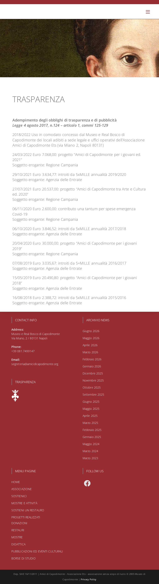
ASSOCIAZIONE (21, 489)
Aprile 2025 (90, 416)
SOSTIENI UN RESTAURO (27, 510)
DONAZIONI (19, 523)
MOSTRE (17, 537)
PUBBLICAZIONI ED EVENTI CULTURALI (37, 551)
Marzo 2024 (90, 451)
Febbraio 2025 (92, 430)
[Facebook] (87, 483)
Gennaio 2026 (92, 366)
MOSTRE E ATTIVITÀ (24, 503)
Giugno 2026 (91, 331)
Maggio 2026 (91, 338)
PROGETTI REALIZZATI (25, 517)
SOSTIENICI (19, 496)
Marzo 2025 (90, 423)
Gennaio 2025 (92, 437)
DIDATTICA (18, 544)
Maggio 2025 (91, 409)
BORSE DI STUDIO (23, 558)
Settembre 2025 (93, 394)
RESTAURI (17, 530)
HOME (15, 482)
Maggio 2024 (91, 444)
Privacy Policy (88, 579)
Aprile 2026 (90, 345)
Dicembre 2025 (93, 373)
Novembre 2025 (93, 380)
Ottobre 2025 (92, 387)
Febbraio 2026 (92, 359)
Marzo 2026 (90, 352)
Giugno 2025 (91, 402)
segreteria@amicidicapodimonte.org (34, 364)
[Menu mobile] (148, 11)
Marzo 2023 (90, 458)
